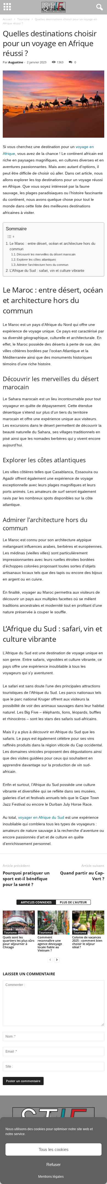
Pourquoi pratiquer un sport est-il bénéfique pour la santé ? (26, 878)
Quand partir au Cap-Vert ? (82, 875)
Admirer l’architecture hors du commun (42, 264)
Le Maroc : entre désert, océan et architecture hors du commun (52, 246)
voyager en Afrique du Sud (41, 817)
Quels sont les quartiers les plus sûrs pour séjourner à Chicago (18, 942)
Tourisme (23, 19)
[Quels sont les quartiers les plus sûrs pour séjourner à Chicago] (19, 922)
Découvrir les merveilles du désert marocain (46, 254)
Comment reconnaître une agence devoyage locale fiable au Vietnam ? (50, 943)
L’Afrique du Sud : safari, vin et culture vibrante (47, 271)
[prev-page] (50, 959)
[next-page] (57, 959)
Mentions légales (51, 1177)
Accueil (7, 19)
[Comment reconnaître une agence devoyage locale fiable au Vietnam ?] (54, 922)
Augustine (15, 62)
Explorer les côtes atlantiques (36, 259)
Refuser (53, 1164)
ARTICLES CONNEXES (36, 902)
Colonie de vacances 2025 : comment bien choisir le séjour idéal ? (87, 942)
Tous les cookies (54, 1149)
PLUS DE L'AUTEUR (73, 902)
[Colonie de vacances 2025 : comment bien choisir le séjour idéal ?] (88, 922)
